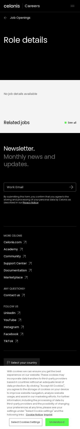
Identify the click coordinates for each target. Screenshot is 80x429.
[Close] (74, 372)
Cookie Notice (34, 414)
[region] (40, 397)
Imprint (48, 414)
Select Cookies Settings (25, 422)
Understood (56, 422)
